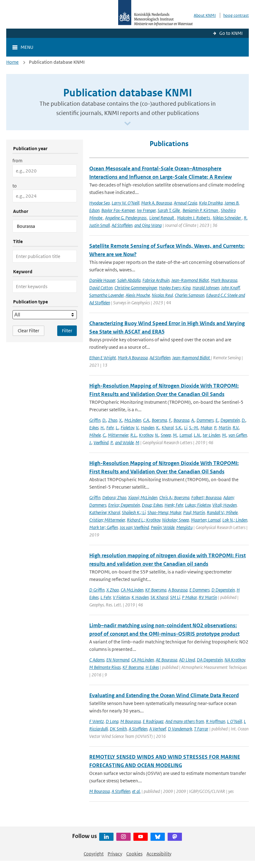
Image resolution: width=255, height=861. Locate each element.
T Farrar (201, 729)
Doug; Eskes (152, 505)
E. (217, 420)
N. (157, 435)
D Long (112, 721)
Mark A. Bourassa (156, 203)
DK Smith (118, 729)
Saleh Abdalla (129, 280)
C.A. (146, 420)
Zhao (112, 420)
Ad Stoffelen (122, 225)
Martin (225, 427)
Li (185, 427)
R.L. (133, 435)
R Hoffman (215, 721)
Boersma (159, 420)
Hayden (147, 427)
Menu (27, 47)
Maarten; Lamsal (205, 520)
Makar (206, 427)
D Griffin (96, 590)
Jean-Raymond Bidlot (190, 280)
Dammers (205, 420)
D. (104, 420)
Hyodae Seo (99, 203)
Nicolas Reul (162, 295)
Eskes (94, 427)
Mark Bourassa (224, 280)
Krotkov (146, 435)
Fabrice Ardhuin (155, 280)
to (14, 186)
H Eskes (152, 667)
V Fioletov (121, 597)
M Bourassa (130, 721)
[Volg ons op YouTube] (140, 836)
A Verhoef (157, 729)
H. (102, 427)
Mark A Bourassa (133, 358)
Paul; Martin (194, 512)
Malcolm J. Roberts (194, 218)
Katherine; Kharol (104, 512)
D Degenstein (223, 590)
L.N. (197, 435)
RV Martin (208, 597)
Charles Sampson (189, 295)
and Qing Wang (148, 225)
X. (121, 420)
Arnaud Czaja (185, 203)
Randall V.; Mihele (222, 512)
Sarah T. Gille (169, 210)
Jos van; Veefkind (134, 527)
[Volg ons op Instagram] (123, 836)
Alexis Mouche (138, 295)
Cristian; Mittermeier (107, 520)
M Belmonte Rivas (105, 667)
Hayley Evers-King (175, 288)
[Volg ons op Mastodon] (174, 836)
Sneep (166, 435)
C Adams (96, 660)
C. (104, 435)
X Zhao (112, 590)
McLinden (132, 420)
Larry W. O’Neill (125, 203)
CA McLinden (132, 590)
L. (117, 427)
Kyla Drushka (211, 203)
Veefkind (101, 442)
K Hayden (140, 597)
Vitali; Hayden (224, 505)
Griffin (94, 420)
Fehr (110, 427)
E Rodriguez (153, 721)
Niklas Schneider (227, 218)
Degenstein (230, 420)
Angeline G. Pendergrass (126, 218)
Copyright (94, 854)
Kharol (168, 427)
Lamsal (185, 435)
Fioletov (127, 427)
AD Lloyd (187, 660)
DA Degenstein (210, 660)
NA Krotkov (235, 660)
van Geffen (238, 435)
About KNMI (205, 15)
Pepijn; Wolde (162, 527)
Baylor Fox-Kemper (118, 210)
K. (158, 427)
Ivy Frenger (146, 210)
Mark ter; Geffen (103, 527)
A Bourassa (178, 590)
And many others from (184, 721)
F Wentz (96, 721)
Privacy (115, 854)
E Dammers (199, 590)
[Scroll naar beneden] (127, 124)
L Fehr (105, 597)
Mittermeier (118, 435)
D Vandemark (180, 729)
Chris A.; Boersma (174, 497)
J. (90, 442)
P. (215, 427)
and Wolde (124, 442)
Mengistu (184, 527)
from (17, 160)
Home (12, 62)
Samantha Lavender (106, 295)
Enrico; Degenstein (124, 505)
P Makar (189, 597)
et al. (136, 791)
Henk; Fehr (174, 505)
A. (193, 420)
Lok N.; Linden (234, 520)
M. (175, 435)
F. (170, 420)
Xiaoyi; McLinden (142, 497)
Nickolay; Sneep (175, 520)
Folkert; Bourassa (206, 497)
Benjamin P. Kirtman (201, 210)
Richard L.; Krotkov (143, 520)
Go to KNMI (231, 33)
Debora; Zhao (114, 497)
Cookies (134, 854)
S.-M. (194, 427)
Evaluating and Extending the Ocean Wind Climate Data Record (164, 695)
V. (137, 427)
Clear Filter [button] (28, 331)
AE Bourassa (166, 660)
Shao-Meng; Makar (164, 512)
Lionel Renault (162, 218)
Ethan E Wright (102, 358)
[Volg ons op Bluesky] (157, 836)
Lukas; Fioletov (198, 505)
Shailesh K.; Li (134, 512)
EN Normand (117, 660)
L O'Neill (234, 721)
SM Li (175, 597)
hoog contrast (236, 15)
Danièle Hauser (102, 280)
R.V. (236, 427)
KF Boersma (155, 590)
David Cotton (101, 288)
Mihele (95, 435)
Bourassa (181, 420)
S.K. (178, 427)
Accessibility (158, 854)
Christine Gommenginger (135, 288)
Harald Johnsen (205, 288)
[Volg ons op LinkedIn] (106, 836)
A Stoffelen (138, 729)
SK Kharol (159, 597)
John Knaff (230, 288)
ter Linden (211, 435)
